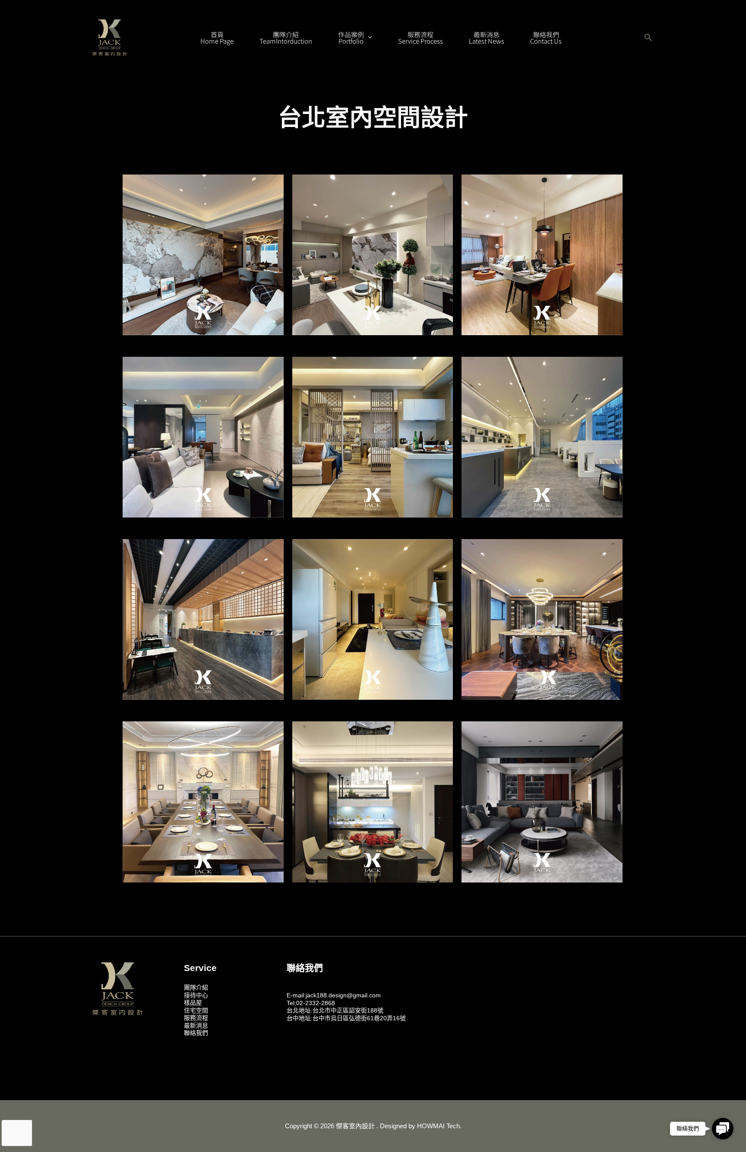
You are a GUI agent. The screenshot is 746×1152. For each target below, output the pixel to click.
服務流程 (196, 1017)
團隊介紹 (196, 987)
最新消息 (196, 1025)
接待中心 (196, 995)
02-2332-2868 (315, 1003)
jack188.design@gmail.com (343, 995)
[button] (648, 37)
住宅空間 (196, 1010)
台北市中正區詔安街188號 (348, 1010)
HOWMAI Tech (438, 1126)
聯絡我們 (196, 1032)
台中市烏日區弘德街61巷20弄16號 (359, 1018)
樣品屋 (193, 1002)
